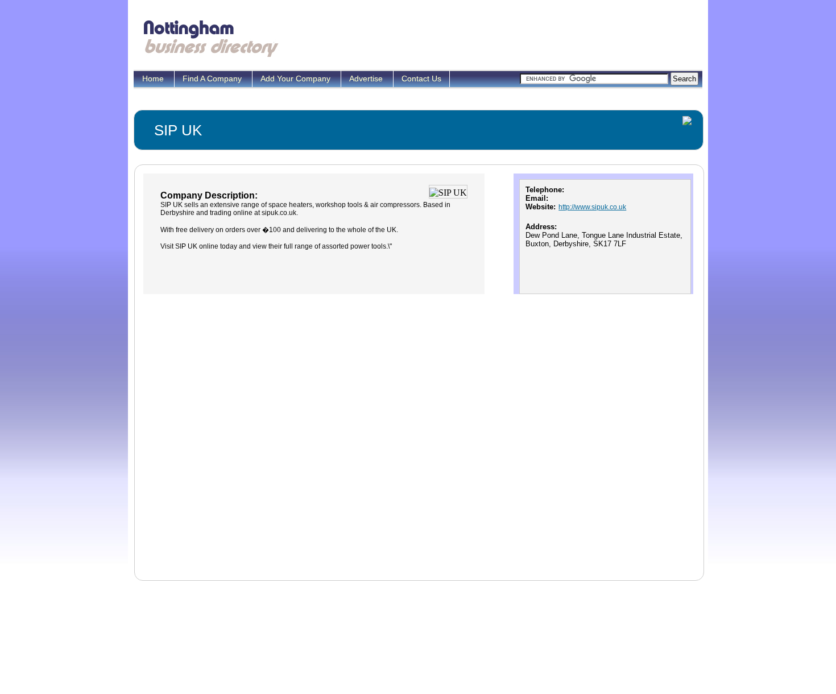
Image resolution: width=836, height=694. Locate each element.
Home (154, 78)
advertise (367, 78)
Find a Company (213, 78)
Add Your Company (296, 78)
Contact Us (421, 78)
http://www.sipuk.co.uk (592, 207)
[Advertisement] (494, 37)
